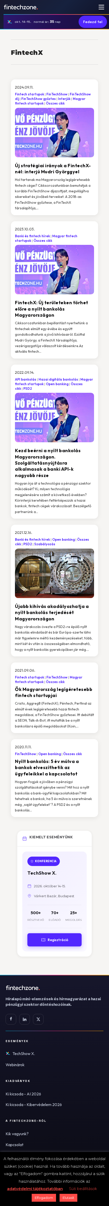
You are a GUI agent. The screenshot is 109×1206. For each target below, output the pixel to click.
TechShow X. (23, 1053)
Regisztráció (58, 940)
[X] (38, 1019)
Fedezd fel (92, 22)
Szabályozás (44, 544)
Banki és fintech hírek (32, 236)
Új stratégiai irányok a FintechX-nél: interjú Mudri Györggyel (53, 169)
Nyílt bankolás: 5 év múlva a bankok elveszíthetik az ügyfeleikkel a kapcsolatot (47, 767)
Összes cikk (55, 103)
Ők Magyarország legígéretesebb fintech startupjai (53, 692)
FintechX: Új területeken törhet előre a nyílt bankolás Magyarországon (51, 309)
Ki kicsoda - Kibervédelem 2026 (34, 1104)
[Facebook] (11, 1019)
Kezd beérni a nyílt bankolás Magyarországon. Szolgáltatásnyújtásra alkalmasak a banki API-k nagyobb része (48, 463)
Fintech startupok (29, 94)
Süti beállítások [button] (83, 1188)
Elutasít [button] (68, 1198)
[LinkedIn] (24, 1019)
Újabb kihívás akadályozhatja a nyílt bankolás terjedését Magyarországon (52, 612)
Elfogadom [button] (44, 1198)
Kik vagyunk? (17, 1133)
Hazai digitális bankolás (58, 379)
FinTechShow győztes (38, 99)
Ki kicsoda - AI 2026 (23, 1093)
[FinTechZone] (54, 988)
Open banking (57, 384)
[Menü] (101, 7)
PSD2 (27, 388)
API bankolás (25, 379)
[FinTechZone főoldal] (21, 7)
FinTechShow (56, 94)
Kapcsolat (14, 1144)
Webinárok (15, 1064)
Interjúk (64, 99)
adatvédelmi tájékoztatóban (35, 1188)
